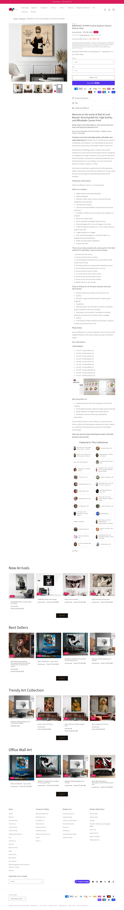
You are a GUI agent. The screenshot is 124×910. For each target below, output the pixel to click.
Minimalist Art (40, 824)
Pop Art (38, 841)
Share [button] (76, 551)
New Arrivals (12, 854)
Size (73, 67)
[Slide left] (11, 88)
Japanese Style (67, 837)
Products (22, 19)
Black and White (95, 836)
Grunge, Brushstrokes (69, 834)
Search (11, 814)
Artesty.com (16, 905)
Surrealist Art (40, 820)
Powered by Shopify (24, 905)
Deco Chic (93, 829)
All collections (13, 820)
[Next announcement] (114, 2)
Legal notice (72, 905)
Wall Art (11, 844)
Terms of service (53, 905)
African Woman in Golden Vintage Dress (74, 725)
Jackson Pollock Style (70, 820)
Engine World (94, 833)
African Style (94, 814)
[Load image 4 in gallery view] (48, 88)
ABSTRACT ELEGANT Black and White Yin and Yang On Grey (75, 659)
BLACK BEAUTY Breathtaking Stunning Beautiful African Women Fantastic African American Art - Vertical (21, 664)
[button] (105, 10)
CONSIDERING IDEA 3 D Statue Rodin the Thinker (21, 602)
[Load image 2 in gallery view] (27, 88)
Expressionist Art (41, 827)
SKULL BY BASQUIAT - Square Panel (48, 661)
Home (16, 19)
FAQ (10, 837)
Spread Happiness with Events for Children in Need (19, 866)
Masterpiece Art (95, 840)
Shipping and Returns (15, 834)
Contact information (82, 905)
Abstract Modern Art (42, 814)
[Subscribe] (41, 881)
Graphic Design (67, 817)
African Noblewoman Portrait (100, 724)
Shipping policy (63, 905)
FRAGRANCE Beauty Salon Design (47, 599)
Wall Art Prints (13, 847)
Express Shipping (84, 35)
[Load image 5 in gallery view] (58, 88)
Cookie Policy (13, 830)
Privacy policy (43, 905)
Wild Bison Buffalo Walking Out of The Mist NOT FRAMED (20, 722)
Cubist (38, 837)
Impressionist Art (41, 830)
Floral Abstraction (68, 824)
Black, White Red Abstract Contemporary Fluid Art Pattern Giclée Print (102, 782)
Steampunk (66, 830)
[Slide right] (65, 88)
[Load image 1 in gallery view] (17, 88)
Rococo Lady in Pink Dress (45, 724)
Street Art (66, 827)
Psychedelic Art (40, 817)
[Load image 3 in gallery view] (38, 88)
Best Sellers (12, 858)
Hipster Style (94, 817)
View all (62, 615)
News (10, 851)
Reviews (11, 817)
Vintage (92, 820)
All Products (12, 861)
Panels (74, 58)
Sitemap (11, 870)
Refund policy (34, 905)
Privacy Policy (13, 827)
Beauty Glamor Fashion (71, 599)
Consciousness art (68, 814)
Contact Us (12, 824)
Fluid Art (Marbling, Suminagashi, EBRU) (100, 825)
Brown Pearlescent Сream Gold (101, 599)
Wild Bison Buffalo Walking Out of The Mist (101, 659)
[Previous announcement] (9, 2)
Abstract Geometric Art (43, 834)
